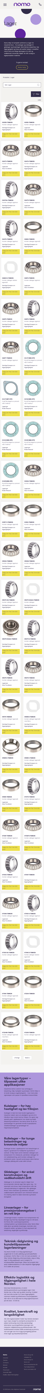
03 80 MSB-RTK (29, 440)
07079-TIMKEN (29, 797)
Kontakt (5, 1367)
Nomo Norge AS (28, 1359)
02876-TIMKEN (29, 319)
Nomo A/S (27, 1362)
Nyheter (5, 1365)
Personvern (6, 1370)
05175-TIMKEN (7, 717)
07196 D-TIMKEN (30, 952)
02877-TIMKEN (7, 358)
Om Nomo (6, 1362)
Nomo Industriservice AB (30, 1364)
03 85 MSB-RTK (7, 481)
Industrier (5, 1358)
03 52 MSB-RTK (29, 399)
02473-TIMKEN (7, 161)
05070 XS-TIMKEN (8, 600)
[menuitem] (36, 94)
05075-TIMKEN (7, 678)
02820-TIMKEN (29, 239)
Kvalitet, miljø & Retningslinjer (11, 1374)
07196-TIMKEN (7, 993)
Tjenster (5, 1360)
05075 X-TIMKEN (30, 639)
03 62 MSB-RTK (7, 440)
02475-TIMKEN (29, 200)
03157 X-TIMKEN (7, 522)
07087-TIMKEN (7, 836)
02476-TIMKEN (7, 239)
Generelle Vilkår (7, 1372)
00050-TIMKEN (7, 122)
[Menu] (4, 4)
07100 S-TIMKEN (30, 913)
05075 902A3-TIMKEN (9, 639)
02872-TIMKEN (29, 278)
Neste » (27, 1058)
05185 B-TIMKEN (29, 717)
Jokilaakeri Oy (27, 1357)
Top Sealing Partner (29, 1367)
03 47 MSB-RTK (29, 358)
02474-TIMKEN (29, 161)
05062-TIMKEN (7, 561)
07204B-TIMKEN (7, 1032)
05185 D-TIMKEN (7, 758)
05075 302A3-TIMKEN (31, 600)
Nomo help (22, 67)
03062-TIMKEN (29, 481)
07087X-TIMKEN (29, 836)
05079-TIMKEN (29, 678)
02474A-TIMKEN (7, 200)
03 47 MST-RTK (7, 399)
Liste (39, 100)
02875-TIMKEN (7, 319)
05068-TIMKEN (29, 561)
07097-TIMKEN (29, 875)
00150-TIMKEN (29, 122)
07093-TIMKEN (7, 875)
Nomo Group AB (28, 1355)
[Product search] (38, 85)
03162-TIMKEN (29, 522)
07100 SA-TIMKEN (8, 952)
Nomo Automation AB (30, 1369)
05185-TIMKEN (7, 797)
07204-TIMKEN (29, 993)
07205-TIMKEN (29, 1032)
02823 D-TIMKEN (8, 278)
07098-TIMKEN (7, 913)
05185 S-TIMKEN (29, 758)
